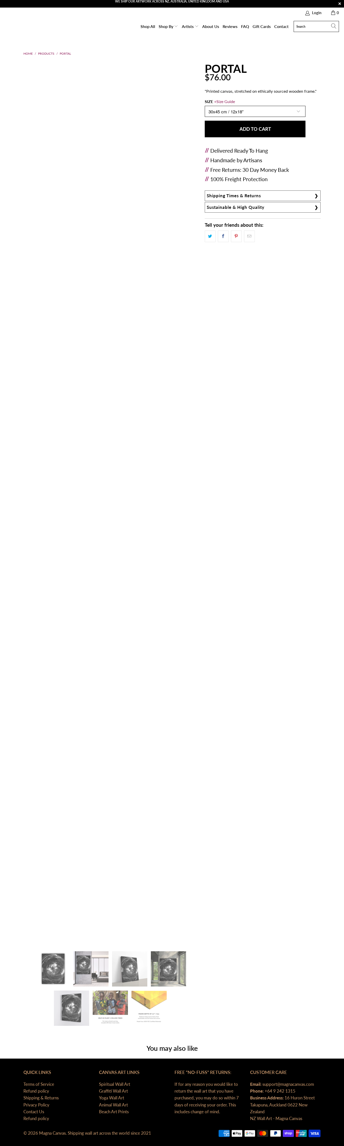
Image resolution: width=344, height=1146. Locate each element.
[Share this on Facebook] (223, 236)
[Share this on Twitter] (210, 236)
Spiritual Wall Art (114, 1084)
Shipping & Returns (41, 1097)
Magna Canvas (52, 1133)
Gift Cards (262, 26)
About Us (210, 26)
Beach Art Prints (114, 1111)
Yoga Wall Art (111, 1097)
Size (220, 101)
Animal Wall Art (113, 1104)
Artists (188, 26)
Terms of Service (38, 1084)
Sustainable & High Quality (235, 207)
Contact (281, 26)
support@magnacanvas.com (287, 1084)
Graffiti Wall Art (113, 1091)
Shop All (148, 26)
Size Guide (225, 101)
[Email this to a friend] (249, 236)
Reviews (230, 26)
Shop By (166, 26)
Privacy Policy (36, 1104)
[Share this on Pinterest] (236, 236)
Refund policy (36, 1091)
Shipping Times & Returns (234, 195)
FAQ (245, 26)
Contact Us (33, 1111)
